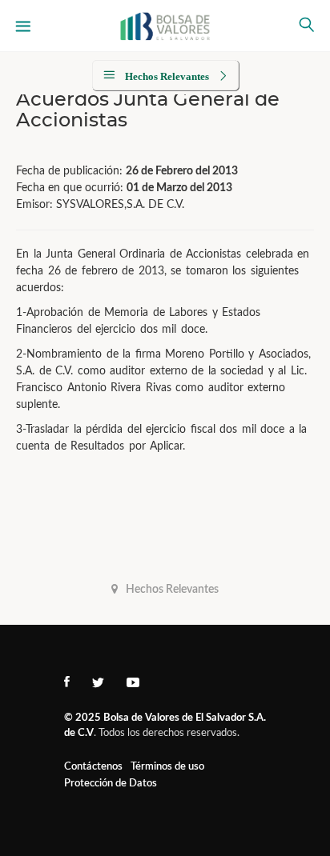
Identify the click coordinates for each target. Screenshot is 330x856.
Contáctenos (93, 767)
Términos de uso (167, 767)
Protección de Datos (110, 783)
